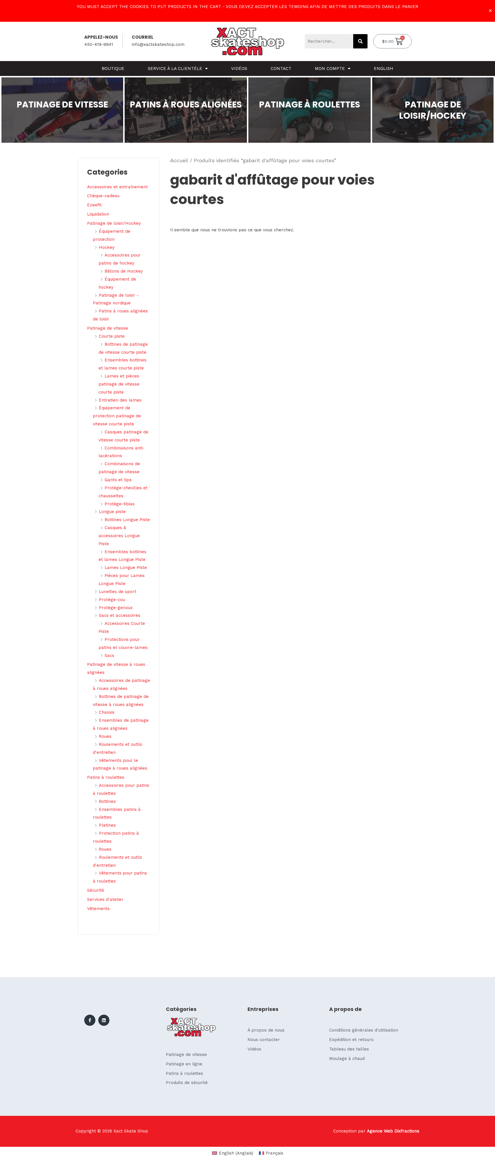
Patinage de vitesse (107, 328)
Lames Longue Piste (126, 567)
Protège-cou (112, 599)
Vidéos (239, 68)
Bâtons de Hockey (124, 271)
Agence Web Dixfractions (393, 1131)
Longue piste (112, 511)
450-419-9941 (98, 44)
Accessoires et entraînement (117, 186)
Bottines (107, 801)
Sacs (109, 655)
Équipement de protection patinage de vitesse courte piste (117, 415)
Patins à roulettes (105, 777)
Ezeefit (94, 205)
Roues (105, 736)
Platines (107, 825)
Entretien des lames (120, 400)
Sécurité (95, 890)
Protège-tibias (120, 503)
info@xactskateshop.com (158, 44)
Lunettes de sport (117, 591)
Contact (281, 68)
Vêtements (98, 908)
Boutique (113, 68)
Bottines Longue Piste (127, 519)
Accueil (179, 160)
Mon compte (330, 68)
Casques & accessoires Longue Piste (119, 535)
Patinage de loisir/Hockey (114, 223)
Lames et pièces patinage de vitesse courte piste (119, 384)
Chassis (107, 712)
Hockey (107, 247)
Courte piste (112, 336)
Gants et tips (118, 479)
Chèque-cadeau (103, 195)
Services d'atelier (105, 899)
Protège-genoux (116, 607)
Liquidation (98, 214)
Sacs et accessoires (119, 615)
